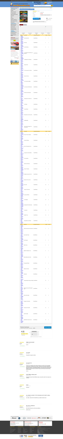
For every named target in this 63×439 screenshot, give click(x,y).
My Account (44, 0)
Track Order (14, 0)
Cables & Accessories (13, 11)
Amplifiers (12, 10)
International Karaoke (13, 29)
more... (12, 59)
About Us (12, 0)
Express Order (19, 431)
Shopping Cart (50, 0)
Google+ (42, 438)
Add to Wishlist (50, 18)
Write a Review (48, 327)
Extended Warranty (25, 431)
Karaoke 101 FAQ (19, 0)
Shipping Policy (25, 432)
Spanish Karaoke (13, 26)
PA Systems (12, 18)
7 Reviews (38, 11)
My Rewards (40, 0)
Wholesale (31, 431)
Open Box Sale (12, 22)
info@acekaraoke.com (43, 433)
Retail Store (22, 0)
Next (51, 418)
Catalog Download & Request (13, 35)
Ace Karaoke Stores (13, 33)
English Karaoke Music (13, 24)
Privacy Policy (38, 438)
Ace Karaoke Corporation (27, 438)
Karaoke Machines (14, 9)
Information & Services (13, 31)
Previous (11, 418)
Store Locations (12, 431)
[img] (35, 11)
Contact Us (26, 0)
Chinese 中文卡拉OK (13, 25)
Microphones (12, 15)
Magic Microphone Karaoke (14, 14)
